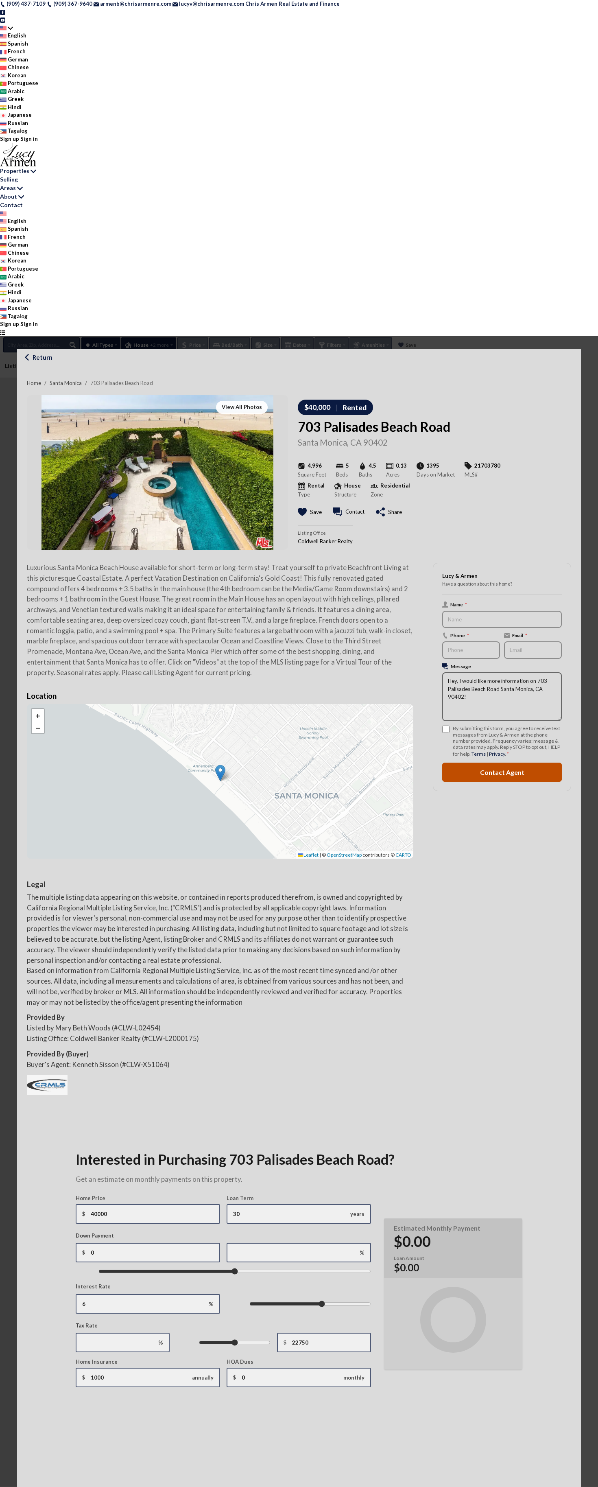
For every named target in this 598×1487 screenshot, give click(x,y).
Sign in (29, 139)
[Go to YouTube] (2, 19)
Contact (11, 204)
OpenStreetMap (344, 855)
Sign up (9, 139)
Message (461, 666)
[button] (220, 773)
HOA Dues (240, 1361)
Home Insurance (97, 1361)
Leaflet (311, 855)
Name (458, 604)
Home (34, 383)
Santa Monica (66, 383)
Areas (8, 187)
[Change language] (6, 28)
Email (519, 635)
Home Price (90, 1198)
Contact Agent (502, 772)
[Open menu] (2, 332)
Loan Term (240, 1198)
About (8, 196)
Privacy (497, 754)
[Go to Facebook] (2, 12)
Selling (9, 179)
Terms (478, 754)
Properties (14, 170)
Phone (459, 635)
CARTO (403, 855)
